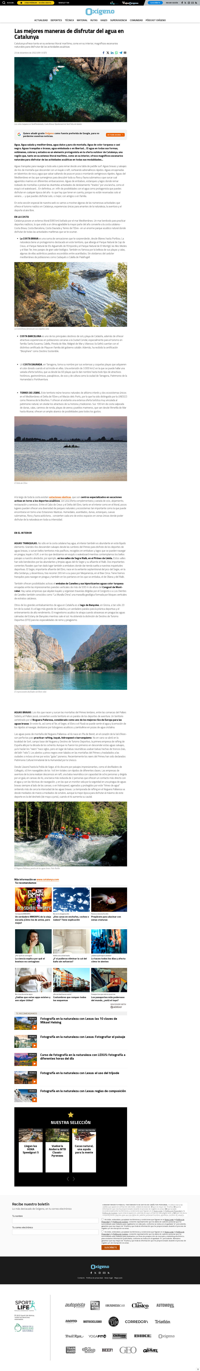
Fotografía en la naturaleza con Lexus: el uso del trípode (79, 1072)
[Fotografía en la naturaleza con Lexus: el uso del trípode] (25, 1077)
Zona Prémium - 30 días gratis (37, 2)
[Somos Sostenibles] (113, 3)
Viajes (103, 20)
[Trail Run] (74, 1336)
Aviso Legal (158, 1210)
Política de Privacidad (173, 1210)
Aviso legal (109, 1277)
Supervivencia (118, 20)
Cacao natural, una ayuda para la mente (84, 1149)
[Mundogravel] (150, 1350)
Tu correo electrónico (22, 1227)
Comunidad (136, 20)
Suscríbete (155, 2)
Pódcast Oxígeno (156, 20)
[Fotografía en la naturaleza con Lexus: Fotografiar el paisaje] (25, 1041)
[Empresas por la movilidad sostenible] (23, 1327)
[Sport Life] (113, 1321)
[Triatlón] (162, 1321)
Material (82, 20)
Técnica (69, 20)
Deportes (56, 20)
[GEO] (128, 1350)
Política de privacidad (94, 1277)
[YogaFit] (97, 1336)
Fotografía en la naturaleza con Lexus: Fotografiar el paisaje (82, 1036)
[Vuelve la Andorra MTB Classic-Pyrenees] (57, 1135)
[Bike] (143, 1336)
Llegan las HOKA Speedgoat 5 (31, 1149)
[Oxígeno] (167, 1336)
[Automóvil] (165, 1305)
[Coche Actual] (95, 1305)
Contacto (81, 1277)
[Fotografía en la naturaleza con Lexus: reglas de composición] (25, 1095)
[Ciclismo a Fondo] (119, 1336)
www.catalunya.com (48, 879)
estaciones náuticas (60, 497)
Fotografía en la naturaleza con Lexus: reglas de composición (83, 1090)
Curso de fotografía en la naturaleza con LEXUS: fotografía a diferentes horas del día (82, 1056)
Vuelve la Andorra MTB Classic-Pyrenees (57, 1151)
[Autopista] (75, 1305)
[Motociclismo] (92, 1322)
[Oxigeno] (100, 12)
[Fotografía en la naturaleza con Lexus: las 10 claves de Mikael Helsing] (25, 1023)
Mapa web (118, 1277)
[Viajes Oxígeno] (130, 3)
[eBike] (88, 1350)
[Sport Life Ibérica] (25, 1305)
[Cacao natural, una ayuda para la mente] (84, 1135)
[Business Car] (115, 1305)
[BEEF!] (107, 1350)
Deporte (64, 1130)
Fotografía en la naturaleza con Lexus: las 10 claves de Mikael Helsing (78, 1020)
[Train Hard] (70, 1350)
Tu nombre (17, 1216)
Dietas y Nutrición (86, 1130)
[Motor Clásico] (140, 1305)
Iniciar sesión (172, 2)
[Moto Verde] (71, 1321)
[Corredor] (136, 1321)
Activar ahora (114, 134)
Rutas (94, 20)
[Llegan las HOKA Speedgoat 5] (31, 1135)
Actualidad (41, 20)
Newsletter (64, 3)
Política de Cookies (109, 1213)
